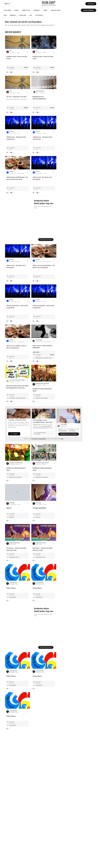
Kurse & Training (12, 173)
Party (19, 133)
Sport (17, 584)
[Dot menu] (27, 52)
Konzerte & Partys (12, 133)
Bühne (14, 544)
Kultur (37, 93)
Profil (62, 438)
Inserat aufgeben (88, 10)
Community (36, 10)
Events (17, 10)
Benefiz (18, 261)
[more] (54, 384)
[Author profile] (7, 52)
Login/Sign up (91, 4)
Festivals (44, 385)
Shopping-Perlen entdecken (68, 434)
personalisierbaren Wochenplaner (67, 431)
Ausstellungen (42, 93)
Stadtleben (7, 10)
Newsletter (26, 10)
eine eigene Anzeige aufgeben (38, 438)
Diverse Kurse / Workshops (21, 173)
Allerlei (18, 52)
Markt (45, 10)
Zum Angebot (14, 434)
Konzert (18, 504)
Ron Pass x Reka (55, 10)
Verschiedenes (12, 52)
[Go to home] (48, 2)
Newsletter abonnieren (46, 239)
